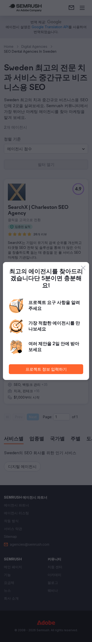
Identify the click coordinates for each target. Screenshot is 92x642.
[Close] (83, 268)
